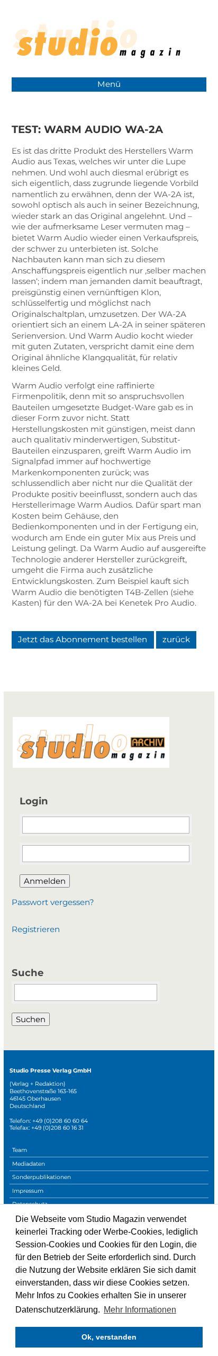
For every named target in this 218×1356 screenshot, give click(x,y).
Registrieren (36, 929)
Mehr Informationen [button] (140, 1309)
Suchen (31, 1019)
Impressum (27, 1190)
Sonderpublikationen (41, 1177)
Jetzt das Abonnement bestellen (82, 639)
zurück (176, 639)
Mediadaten (28, 1163)
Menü (109, 84)
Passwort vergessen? (53, 902)
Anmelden (45, 881)
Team (19, 1150)
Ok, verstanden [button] (109, 1337)
